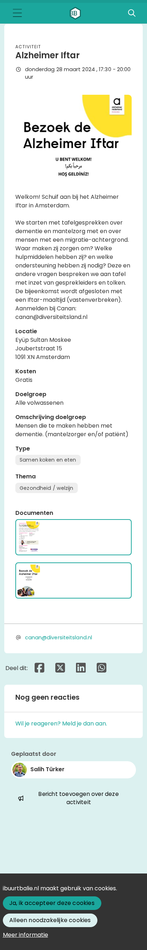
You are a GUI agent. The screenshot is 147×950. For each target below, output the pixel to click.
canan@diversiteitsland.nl (58, 637)
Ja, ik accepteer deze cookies (52, 903)
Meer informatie (25, 935)
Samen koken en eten (48, 459)
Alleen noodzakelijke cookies (50, 920)
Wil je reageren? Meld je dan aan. (61, 723)
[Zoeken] (131, 13)
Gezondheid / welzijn (46, 488)
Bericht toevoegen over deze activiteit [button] (78, 798)
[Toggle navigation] (17, 13)
